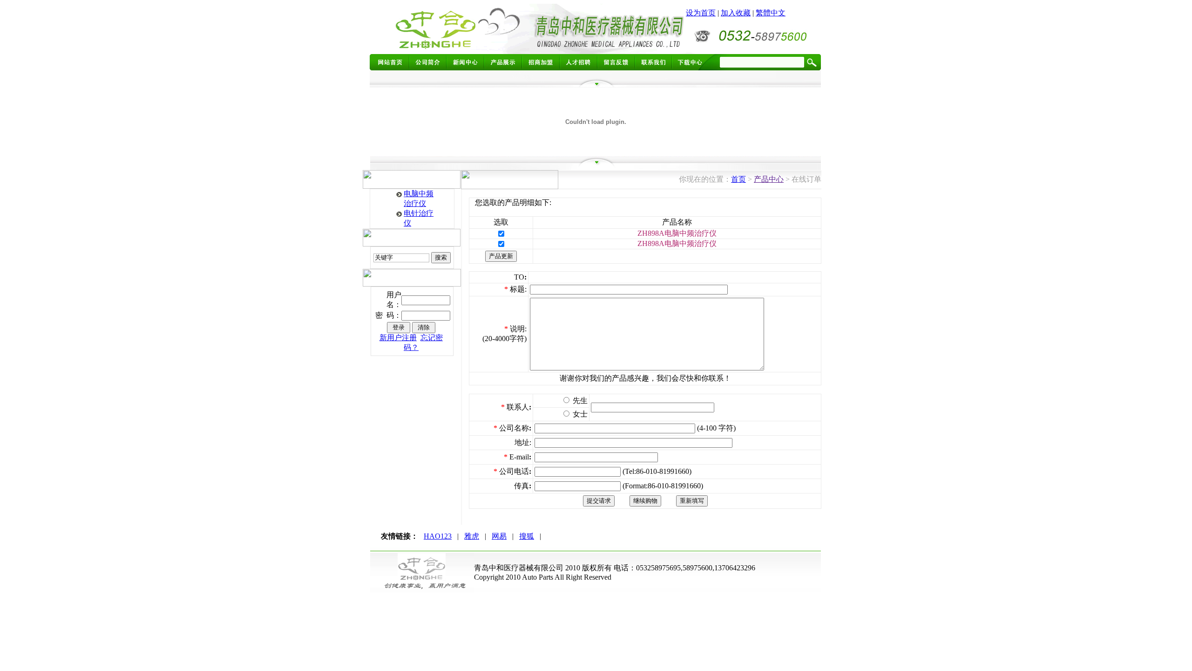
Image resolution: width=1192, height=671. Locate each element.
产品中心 (769, 179)
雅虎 (471, 536)
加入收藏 (736, 13)
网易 (499, 536)
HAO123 (438, 536)
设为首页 (701, 13)
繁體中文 (771, 13)
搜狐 (526, 536)
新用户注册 (398, 338)
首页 (738, 179)
